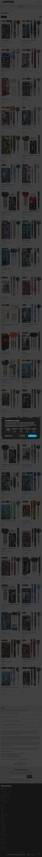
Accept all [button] (32, 435)
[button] (9, 436)
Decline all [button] (22, 435)
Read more (29, 426)
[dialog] (21, 428)
